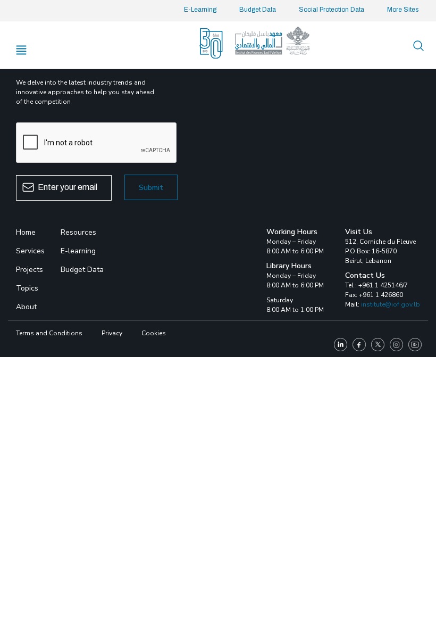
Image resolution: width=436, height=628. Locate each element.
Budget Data (257, 9)
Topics (27, 288)
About (26, 307)
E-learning (78, 251)
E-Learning (200, 9)
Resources (78, 232)
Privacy (112, 333)
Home (26, 232)
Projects (29, 270)
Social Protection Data (331, 9)
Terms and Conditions (49, 333)
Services (30, 251)
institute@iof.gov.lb (390, 304)
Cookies (153, 333)
